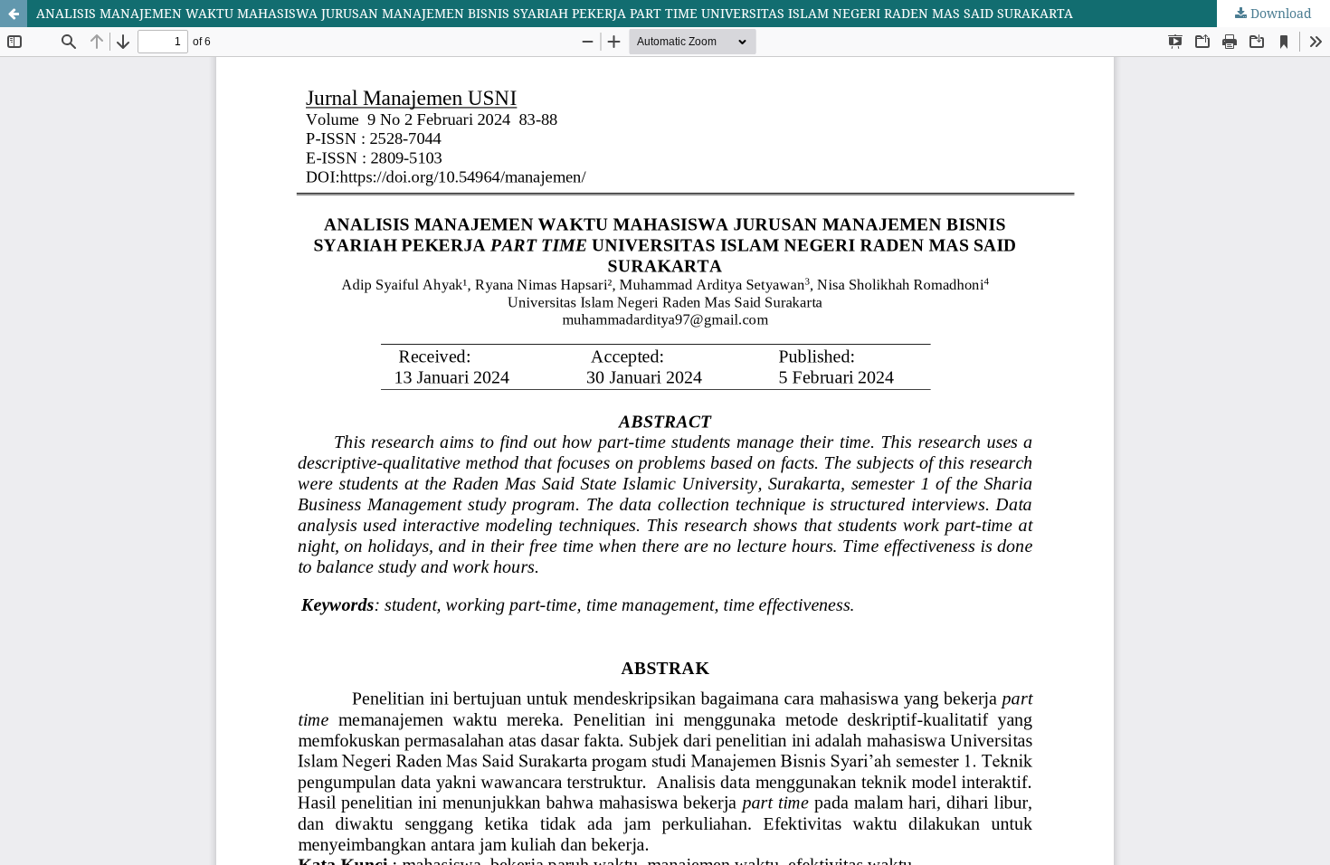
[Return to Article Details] (13, 13)
